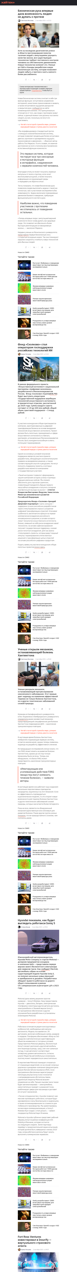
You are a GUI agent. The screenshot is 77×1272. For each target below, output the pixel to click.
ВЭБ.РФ (53, 393)
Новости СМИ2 (23, 252)
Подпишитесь (37, 90)
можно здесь (39, 547)
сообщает (45, 969)
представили (23, 235)
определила (23, 719)
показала (21, 815)
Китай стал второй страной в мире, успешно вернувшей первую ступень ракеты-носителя (39, 125)
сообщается (37, 108)
